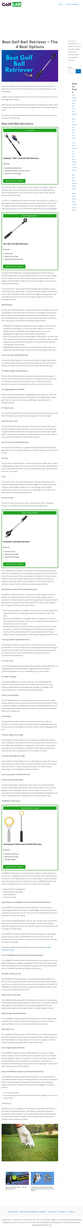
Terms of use (52, 1212)
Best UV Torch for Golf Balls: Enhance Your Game (74, 202)
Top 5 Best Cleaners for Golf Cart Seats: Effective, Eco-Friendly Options (74, 156)
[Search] (78, 71)
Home (60, 4)
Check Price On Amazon (14, 181)
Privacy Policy (13, 1212)
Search (70, 67)
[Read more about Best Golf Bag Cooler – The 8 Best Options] (17, 1178)
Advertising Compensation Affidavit (33, 1212)
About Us (71, 1212)
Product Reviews (72, 4)
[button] (79, 4)
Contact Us (63, 1212)
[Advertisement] (41, 21)
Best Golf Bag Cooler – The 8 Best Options (16, 1188)
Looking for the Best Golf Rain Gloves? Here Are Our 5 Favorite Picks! (42, 1188)
